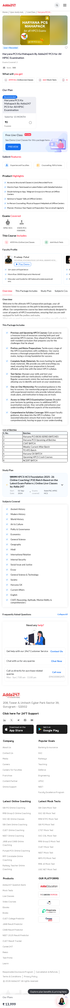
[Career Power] (49, 894)
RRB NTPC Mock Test (48, 819)
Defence (42, 770)
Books (5, 913)
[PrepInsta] (49, 911)
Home (5, 12)
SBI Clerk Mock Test (47, 808)
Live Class (31, 12)
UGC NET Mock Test (47, 869)
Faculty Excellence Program (51, 792)
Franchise (7, 775)
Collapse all (62, 614)
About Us (7, 747)
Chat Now (56, 661)
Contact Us (56, 651)
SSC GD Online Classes (13, 819)
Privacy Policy (30, 976)
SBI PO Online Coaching (14, 808)
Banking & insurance (48, 747)
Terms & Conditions (12, 976)
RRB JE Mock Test (46, 864)
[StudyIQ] (49, 903)
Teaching (42, 764)
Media (5, 758)
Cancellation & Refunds (47, 972)
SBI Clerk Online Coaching (15, 824)
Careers (6, 764)
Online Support (9, 787)
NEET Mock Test (45, 852)
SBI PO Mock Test (46, 824)
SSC (40, 753)
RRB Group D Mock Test (49, 841)
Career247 (8, 946)
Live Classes (8, 896)
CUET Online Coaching (13, 830)
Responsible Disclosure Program (18, 972)
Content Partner (10, 781)
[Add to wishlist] (66, 47)
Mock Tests (8, 890)
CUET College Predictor (13, 918)
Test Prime (7, 958)
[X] (11, 720)
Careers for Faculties (12, 770)
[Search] (57, 5)
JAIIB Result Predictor (13, 924)
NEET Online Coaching (13, 836)
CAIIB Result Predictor (13, 930)
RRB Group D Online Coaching (17, 813)
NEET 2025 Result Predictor (16, 935)
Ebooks (6, 907)
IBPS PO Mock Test (47, 858)
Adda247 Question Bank (14, 885)
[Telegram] (18, 720)
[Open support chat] (61, 1001)
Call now (56, 672)
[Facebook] (25, 720)
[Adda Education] (49, 886)
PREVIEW (13, 147)
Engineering (44, 775)
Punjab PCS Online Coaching (16, 851)
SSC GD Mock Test (46, 813)
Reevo (5, 952)
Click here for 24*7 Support (21, 713)
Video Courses (9, 901)
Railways (42, 758)
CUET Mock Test (45, 847)
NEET (40, 787)
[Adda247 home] (9, 5)
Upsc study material (18, 12)
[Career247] (49, 919)
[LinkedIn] (5, 720)
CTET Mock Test (45, 830)
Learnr (6, 963)
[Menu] (64, 5)
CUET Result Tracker (12, 941)
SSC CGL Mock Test (47, 836)
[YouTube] (32, 720)
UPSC (41, 781)
